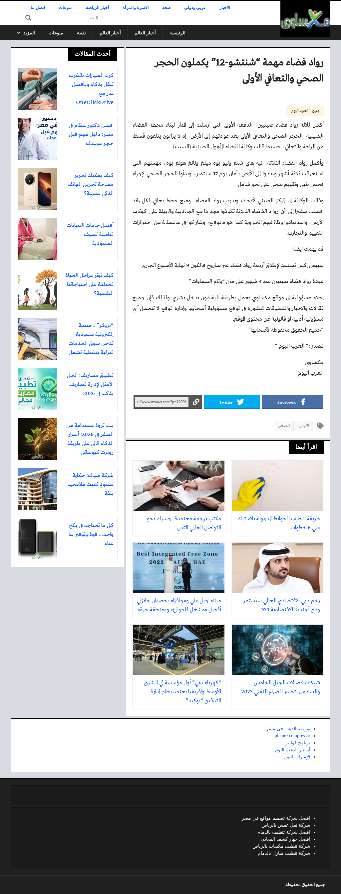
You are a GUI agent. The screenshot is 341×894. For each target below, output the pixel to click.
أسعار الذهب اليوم (292, 749)
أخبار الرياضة (97, 7)
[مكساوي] (305, 19)
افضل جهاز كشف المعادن (285, 839)
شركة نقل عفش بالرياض (285, 825)
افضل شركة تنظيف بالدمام (283, 832)
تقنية (81, 32)
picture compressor (292, 735)
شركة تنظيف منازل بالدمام (284, 853)
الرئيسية (177, 32)
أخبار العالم (145, 32)
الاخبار (224, 7)
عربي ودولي (195, 7)
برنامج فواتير (297, 742)
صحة (166, 7)
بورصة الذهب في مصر (288, 728)
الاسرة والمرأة (136, 7)
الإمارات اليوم (297, 756)
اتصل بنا (38, 7)
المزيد (29, 32)
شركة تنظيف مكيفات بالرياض (281, 846)
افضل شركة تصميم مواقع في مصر (276, 818)
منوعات (66, 7)
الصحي (283, 425)
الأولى (304, 425)
